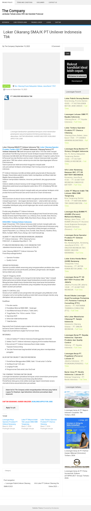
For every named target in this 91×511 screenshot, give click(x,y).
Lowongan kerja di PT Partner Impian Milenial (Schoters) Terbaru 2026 (76, 453)
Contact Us (53, 2)
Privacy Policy (7, 2)
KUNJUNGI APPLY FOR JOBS (42, 402)
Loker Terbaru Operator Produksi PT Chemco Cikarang (49, 422)
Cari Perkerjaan (20, 22)
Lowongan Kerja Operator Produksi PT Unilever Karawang (10, 422)
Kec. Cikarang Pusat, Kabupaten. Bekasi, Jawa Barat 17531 (35, 86)
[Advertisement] (31, 68)
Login (48, 22)
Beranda (5, 22)
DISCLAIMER (40, 2)
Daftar (58, 22)
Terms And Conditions (24, 2)
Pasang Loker (36, 22)
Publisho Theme (37, 508)
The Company (13, 10)
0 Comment (56, 46)
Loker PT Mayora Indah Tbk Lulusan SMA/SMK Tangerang (30, 422)
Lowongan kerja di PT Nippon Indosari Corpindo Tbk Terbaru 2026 (76, 412)
